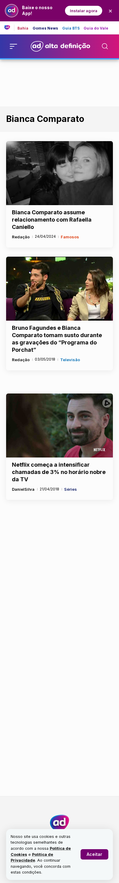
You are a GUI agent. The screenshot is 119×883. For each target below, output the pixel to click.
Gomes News (45, 28)
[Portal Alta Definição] (59, 823)
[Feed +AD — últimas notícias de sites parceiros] (9, 27)
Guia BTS (71, 28)
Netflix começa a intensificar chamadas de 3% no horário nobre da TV (59, 471)
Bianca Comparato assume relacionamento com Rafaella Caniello (52, 219)
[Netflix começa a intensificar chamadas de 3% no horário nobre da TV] (59, 425)
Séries (70, 489)
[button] (94, 854)
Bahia (23, 28)
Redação (21, 236)
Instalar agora (83, 10)
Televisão (70, 359)
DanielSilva (23, 489)
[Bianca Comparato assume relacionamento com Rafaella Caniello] (59, 173)
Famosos (70, 236)
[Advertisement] (59, 81)
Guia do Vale (96, 28)
